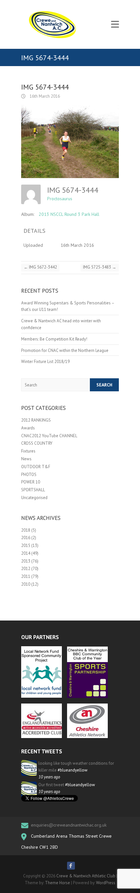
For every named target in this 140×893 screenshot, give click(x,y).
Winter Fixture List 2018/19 (45, 361)
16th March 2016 (44, 96)
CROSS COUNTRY (36, 443)
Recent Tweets (41, 751)
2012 (25, 568)
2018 (25, 530)
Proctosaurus (59, 199)
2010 (25, 584)
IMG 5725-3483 (99, 267)
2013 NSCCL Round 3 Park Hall (69, 214)
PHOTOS (28, 474)
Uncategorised (34, 497)
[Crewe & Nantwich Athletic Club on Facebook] (71, 866)
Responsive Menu (115, 24)
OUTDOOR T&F (35, 466)
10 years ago (49, 777)
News (26, 459)
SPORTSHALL (33, 490)
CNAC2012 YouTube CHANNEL (49, 436)
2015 (25, 545)
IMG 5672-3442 (40, 267)
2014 (25, 553)
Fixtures (28, 451)
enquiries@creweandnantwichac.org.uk (68, 825)
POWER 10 (30, 482)
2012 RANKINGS (36, 420)
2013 (25, 561)
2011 (25, 576)
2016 (25, 537)
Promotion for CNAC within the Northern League (64, 350)
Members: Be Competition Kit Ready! (54, 339)
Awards (28, 428)
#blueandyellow (73, 770)
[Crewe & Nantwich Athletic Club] (53, 24)
